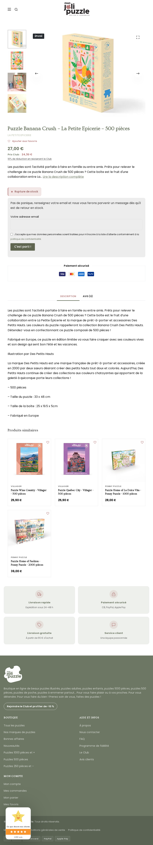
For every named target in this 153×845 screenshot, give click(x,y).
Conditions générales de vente (46, 830)
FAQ (82, 739)
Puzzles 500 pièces (16, 759)
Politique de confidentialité (84, 830)
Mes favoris (11, 804)
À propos (85, 725)
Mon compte (12, 784)
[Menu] (9, 9)
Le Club (84, 752)
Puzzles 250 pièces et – (19, 766)
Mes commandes (15, 791)
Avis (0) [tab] (88, 296)
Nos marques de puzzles (19, 732)
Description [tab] (68, 296)
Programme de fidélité (94, 746)
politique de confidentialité (25, 239)
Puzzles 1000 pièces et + (19, 752)
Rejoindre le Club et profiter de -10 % (30, 706)
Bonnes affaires (14, 739)
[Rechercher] (16, 9)
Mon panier (11, 797)
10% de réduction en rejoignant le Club (30, 158)
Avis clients (86, 759)
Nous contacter (89, 732)
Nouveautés (11, 746)
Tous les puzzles (14, 725)
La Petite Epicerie (19, 135)
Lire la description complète (63, 177)
